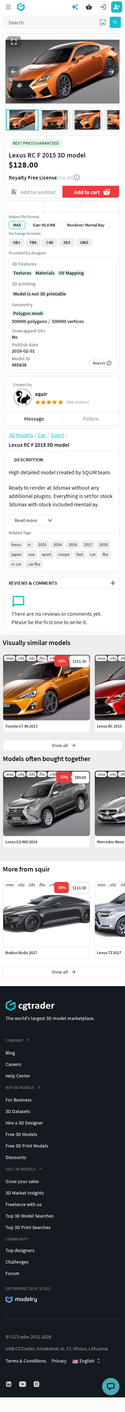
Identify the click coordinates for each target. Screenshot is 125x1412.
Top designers (20, 1250)
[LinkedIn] (9, 1384)
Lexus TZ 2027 (109, 952)
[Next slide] (111, 71)
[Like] (25, 206)
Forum (12, 1273)
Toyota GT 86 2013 (21, 726)
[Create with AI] (75, 7)
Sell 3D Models (21, 1169)
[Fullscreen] (14, 41)
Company (14, 1040)
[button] (102, 22)
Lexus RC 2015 (109, 726)
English (83, 1361)
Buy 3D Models (20, 1087)
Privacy (59, 1361)
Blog (10, 1053)
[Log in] (102, 7)
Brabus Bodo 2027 (21, 952)
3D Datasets (18, 1111)
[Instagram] (37, 1384)
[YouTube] (23, 1384)
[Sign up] (116, 7)
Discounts (16, 1157)
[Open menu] (8, 7)
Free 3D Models (21, 1134)
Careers (13, 1064)
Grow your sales (22, 1181)
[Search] (115, 22)
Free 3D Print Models (27, 1146)
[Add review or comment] (112, 583)
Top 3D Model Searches (29, 1216)
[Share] (100, 206)
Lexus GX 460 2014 (21, 841)
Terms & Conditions (26, 1361)
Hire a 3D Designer (24, 1123)
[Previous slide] (13, 71)
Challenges (17, 1262)
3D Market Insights (25, 1193)
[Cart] (88, 7)
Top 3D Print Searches (28, 1227)
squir (41, 393)
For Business (19, 1100)
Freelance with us (24, 1204)
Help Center (18, 1076)
